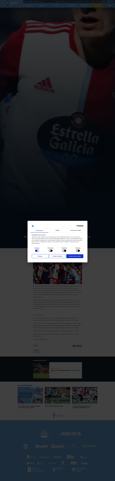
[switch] (51, 251)
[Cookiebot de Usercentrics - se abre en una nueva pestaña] (77, 226)
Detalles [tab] (57, 230)
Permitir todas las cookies (75, 256)
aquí (38, 243)
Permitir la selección (57, 256)
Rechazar (40, 256)
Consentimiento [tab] (39, 230)
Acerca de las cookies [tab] (76, 230)
